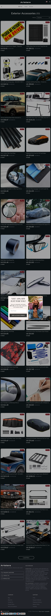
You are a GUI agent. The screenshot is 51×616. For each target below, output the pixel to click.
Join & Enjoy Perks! (18, 315)
